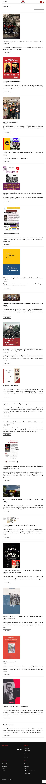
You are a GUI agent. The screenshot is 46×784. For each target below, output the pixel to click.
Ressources (4, 761)
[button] (4, 1)
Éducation (26, 757)
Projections (26, 755)
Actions (26, 745)
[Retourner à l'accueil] (23, 1)
